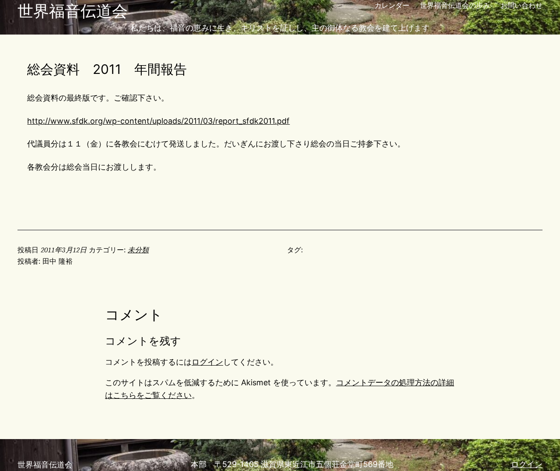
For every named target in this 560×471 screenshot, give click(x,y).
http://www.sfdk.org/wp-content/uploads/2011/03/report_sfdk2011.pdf (158, 121)
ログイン (207, 361)
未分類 (138, 250)
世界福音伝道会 (73, 11)
